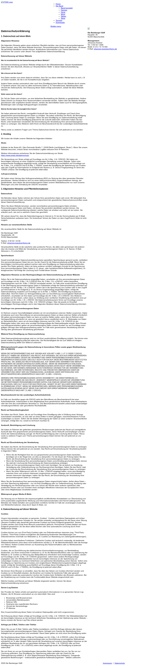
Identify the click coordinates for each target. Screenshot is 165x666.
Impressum (107, 663)
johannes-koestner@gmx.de (18, 243)
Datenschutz (120, 663)
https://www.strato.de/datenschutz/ (15, 155)
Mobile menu (56, 26)
